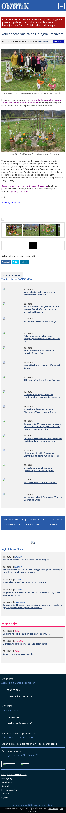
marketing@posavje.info (20, 723)
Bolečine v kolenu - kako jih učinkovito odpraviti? (26, 633)
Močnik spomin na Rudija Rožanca (40, 482)
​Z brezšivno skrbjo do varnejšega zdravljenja (25, 643)
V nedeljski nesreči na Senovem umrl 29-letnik (25, 582)
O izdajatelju (7, 778)
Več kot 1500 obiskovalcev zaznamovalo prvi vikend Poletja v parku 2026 (43, 440)
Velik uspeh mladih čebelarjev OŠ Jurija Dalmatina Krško (43, 498)
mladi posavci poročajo (52, 519)
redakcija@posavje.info (19, 696)
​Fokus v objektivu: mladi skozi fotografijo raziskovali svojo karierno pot (42, 339)
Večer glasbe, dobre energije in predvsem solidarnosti (39, 293)
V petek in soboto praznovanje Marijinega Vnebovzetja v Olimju (40, 410)
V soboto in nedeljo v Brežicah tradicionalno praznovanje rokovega (42, 396)
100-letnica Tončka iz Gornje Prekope (42, 380)
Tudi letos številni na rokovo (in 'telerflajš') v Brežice (39, 352)
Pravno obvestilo (9, 789)
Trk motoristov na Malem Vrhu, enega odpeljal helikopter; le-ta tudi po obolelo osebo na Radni (33, 571)
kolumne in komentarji (13, 519)
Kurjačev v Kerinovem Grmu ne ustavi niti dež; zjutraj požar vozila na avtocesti (31, 593)
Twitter (16, 262)
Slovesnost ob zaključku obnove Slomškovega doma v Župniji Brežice (41, 454)
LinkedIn (24, 262)
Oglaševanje (7, 782)
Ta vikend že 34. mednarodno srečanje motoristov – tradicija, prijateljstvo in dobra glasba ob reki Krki (42, 426)
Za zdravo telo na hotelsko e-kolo (19, 653)
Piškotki (4, 797)
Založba (5, 793)
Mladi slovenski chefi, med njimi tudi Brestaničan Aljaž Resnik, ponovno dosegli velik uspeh (42, 309)
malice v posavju (53, 524)
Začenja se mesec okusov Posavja (40, 321)
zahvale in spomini (13, 524)
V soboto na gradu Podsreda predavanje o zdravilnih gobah (39, 469)
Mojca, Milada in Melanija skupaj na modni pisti (26, 559)
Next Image (62, 245)
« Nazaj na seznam (12, 274)
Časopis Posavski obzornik (14, 774)
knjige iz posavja (33, 524)
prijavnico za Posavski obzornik (44, 743)
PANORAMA (43, 41)
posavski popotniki (33, 519)
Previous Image (4, 245)
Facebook (6, 262)
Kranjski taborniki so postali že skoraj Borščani (42, 366)
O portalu (5, 786)
